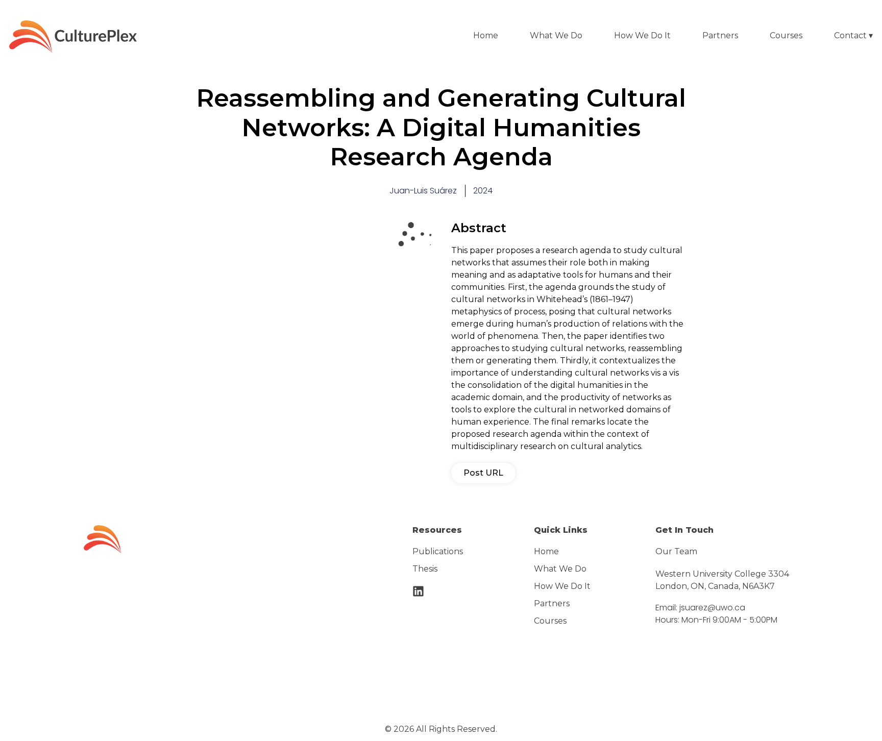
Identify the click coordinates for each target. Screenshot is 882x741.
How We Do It (642, 35)
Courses (786, 35)
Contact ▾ (853, 35)
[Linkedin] (418, 591)
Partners (720, 35)
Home (485, 35)
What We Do (556, 35)
